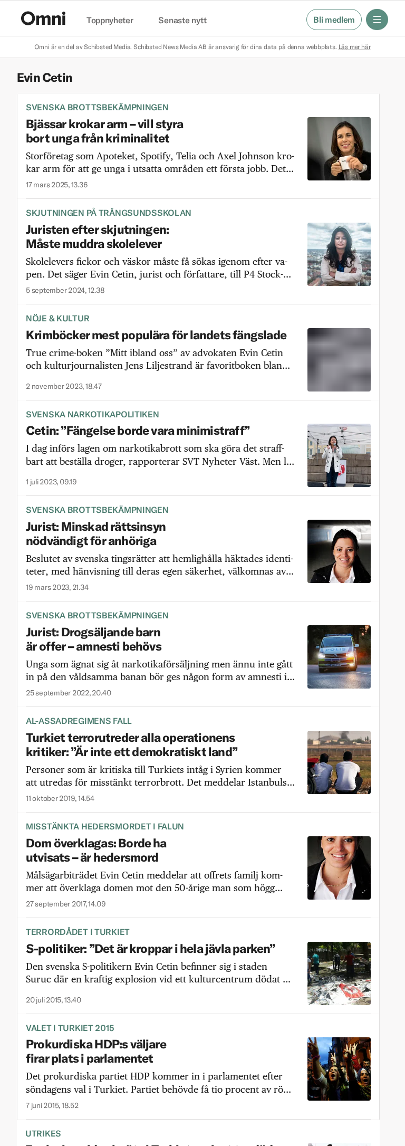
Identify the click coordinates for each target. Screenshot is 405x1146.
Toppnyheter (109, 20)
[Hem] (43, 18)
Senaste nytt (182, 20)
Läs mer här (355, 47)
